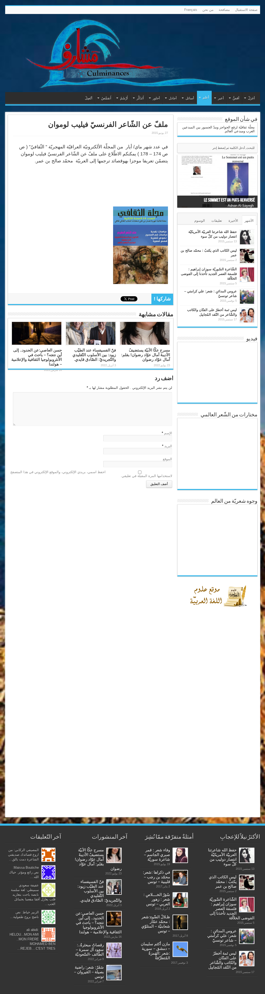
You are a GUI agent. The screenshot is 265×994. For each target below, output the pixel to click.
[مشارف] (132, 53)
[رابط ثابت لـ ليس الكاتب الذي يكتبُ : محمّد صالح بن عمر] (247, 256)
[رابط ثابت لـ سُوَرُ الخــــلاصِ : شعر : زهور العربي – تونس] (180, 900)
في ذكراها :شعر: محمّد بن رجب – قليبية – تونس (156, 877)
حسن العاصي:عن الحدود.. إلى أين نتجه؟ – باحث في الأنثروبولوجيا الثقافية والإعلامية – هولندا (36, 357)
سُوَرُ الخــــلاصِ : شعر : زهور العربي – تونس (156, 899)
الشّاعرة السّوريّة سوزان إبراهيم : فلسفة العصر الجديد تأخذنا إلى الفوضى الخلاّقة (209, 273)
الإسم (168, 433)
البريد (168, 446)
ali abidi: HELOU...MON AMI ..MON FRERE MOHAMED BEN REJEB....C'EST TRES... (32, 939)
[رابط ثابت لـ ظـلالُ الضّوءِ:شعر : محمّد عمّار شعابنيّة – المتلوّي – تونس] (180, 922)
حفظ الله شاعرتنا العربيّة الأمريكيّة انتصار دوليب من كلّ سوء (222, 857)
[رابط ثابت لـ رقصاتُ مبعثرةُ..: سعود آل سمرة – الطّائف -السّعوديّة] (114, 950)
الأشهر (249, 221)
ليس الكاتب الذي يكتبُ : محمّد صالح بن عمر (223, 881)
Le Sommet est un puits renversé (229, 200)
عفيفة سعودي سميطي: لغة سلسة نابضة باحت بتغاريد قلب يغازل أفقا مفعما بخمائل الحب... (33, 894)
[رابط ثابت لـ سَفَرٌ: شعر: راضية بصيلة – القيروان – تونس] (114, 972)
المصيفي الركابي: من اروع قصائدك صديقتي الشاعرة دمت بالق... (23, 854)
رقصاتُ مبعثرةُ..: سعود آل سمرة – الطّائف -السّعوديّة (89, 949)
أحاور (156, 98)
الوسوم (199, 221)
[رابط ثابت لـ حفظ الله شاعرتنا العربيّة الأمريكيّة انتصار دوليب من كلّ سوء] (247, 237)
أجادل (173, 98)
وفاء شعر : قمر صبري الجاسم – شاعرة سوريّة (157, 854)
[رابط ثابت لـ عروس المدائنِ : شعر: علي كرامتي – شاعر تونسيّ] (247, 296)
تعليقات (216, 221)
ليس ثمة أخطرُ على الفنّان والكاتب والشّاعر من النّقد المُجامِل (222, 960)
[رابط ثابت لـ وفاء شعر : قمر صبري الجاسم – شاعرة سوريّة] (180, 855)
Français (190, 10)
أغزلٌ (251, 98)
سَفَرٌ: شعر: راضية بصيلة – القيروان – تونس (89, 972)
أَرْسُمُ (124, 98)
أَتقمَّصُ (106, 98)
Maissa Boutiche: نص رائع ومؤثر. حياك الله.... (24, 872)
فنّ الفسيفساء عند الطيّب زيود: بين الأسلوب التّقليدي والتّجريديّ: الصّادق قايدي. (94, 355)
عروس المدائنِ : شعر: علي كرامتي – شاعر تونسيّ (222, 935)
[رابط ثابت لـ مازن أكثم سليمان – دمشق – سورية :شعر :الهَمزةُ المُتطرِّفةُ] (180, 949)
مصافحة (224, 10)
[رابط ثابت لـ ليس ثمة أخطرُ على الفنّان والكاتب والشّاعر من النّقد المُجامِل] (247, 315)
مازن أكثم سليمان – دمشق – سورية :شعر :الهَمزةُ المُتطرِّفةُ (155, 951)
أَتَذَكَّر (140, 98)
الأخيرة (233, 221)
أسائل (190, 98)
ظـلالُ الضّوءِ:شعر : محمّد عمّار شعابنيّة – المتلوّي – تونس (155, 924)
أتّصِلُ (88, 98)
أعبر (221, 98)
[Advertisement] (218, 731)
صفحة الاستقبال (246, 10)
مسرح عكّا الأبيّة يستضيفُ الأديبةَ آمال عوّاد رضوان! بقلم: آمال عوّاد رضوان (145, 355)
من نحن (208, 10)
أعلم (206, 97)
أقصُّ (236, 98)
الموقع (167, 459)
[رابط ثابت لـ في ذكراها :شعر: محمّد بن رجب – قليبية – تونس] (180, 878)
